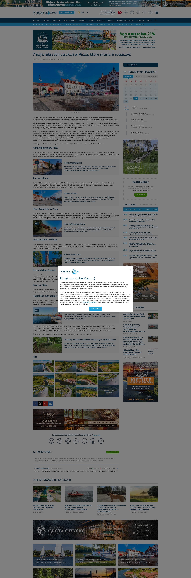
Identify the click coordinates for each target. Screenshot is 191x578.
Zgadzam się (95, 308)
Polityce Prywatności (89, 302)
